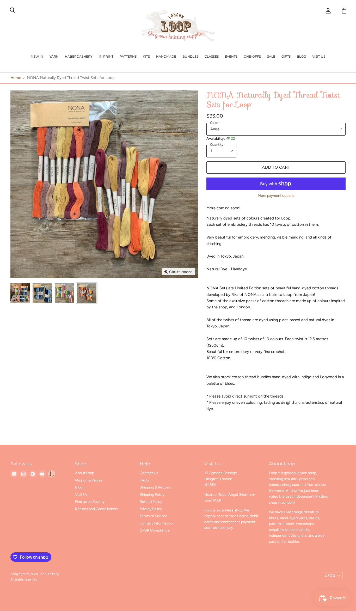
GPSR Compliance (155, 530)
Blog (301, 56)
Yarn (54, 56)
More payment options (276, 196)
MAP (217, 500)
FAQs (144, 480)
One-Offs (252, 56)
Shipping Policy (152, 494)
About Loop (84, 473)
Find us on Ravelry (90, 501)
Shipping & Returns (155, 487)
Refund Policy (151, 501)
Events (231, 56)
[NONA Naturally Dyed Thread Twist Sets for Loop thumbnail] (20, 293)
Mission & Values (88, 480)
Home (15, 78)
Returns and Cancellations (96, 509)
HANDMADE (166, 56)
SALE (271, 56)
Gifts (286, 56)
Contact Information (156, 523)
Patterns (128, 56)
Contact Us (149, 473)
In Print (106, 56)
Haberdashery (79, 56)
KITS (146, 56)
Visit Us (318, 56)
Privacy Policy (151, 509)
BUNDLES (190, 56)
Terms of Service (153, 516)
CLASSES (212, 56)
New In (37, 56)
